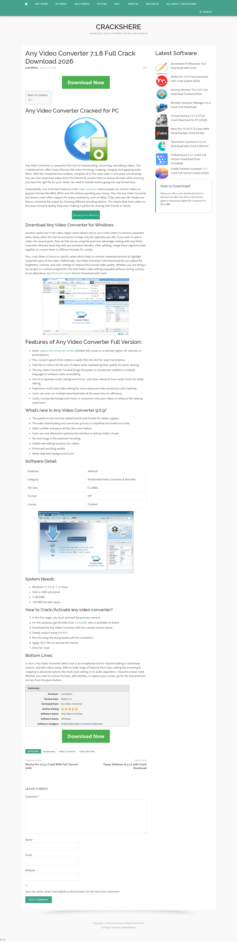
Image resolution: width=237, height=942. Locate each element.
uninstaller (81, 622)
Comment (32, 796)
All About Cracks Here (181, 4)
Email (28, 855)
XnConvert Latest (61, 273)
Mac (117, 4)
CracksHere (118, 27)
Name (28, 839)
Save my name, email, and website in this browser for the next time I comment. (72, 891)
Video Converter (67, 751)
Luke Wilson (31, 67)
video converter (87, 189)
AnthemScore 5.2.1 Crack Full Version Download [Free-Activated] (188, 159)
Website (30, 870)
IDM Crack (152, 4)
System (102, 4)
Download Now (85, 82)
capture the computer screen (57, 350)
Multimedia (82, 4)
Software (41, 4)
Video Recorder (87, 751)
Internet (61, 4)
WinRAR (62, 632)
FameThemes (129, 927)
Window (133, 4)
